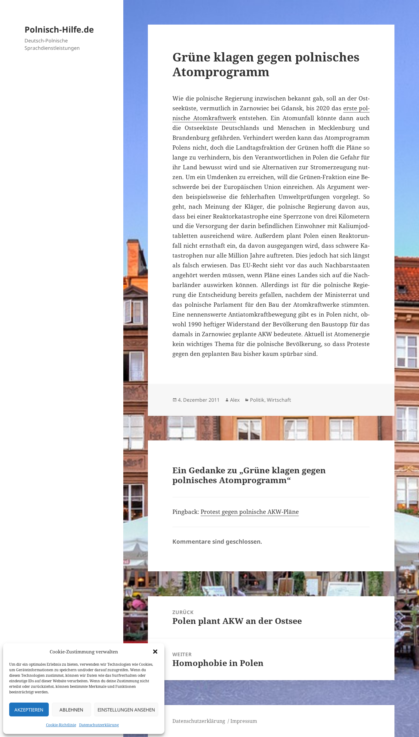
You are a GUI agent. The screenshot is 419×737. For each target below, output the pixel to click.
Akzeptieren (28, 710)
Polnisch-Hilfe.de (59, 29)
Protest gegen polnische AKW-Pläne (250, 512)
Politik (257, 399)
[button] (155, 651)
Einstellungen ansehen (126, 710)
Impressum (243, 721)
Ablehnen (71, 710)
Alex (235, 399)
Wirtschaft (279, 399)
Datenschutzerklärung (99, 724)
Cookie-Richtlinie (61, 724)
